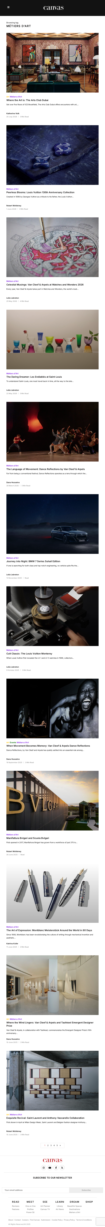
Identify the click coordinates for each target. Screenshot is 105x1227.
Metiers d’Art (74, 1212)
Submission (45, 1220)
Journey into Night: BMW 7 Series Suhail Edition (33, 561)
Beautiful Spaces (74, 1206)
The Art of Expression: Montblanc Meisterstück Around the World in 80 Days (49, 930)
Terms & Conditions (84, 1220)
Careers (25, 1220)
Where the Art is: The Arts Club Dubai (27, 100)
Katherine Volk (12, 113)
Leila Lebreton (12, 298)
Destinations (74, 1209)
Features (15, 1209)
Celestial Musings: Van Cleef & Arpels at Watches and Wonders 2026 (45, 284)
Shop (89, 1201)
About (10, 1220)
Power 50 (30, 1212)
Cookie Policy (57, 1220)
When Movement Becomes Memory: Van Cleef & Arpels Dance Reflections (48, 745)
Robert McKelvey (13, 206)
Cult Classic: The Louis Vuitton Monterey (29, 653)
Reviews (15, 1206)
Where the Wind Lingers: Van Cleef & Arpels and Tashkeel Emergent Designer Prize (49, 1024)
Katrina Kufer (12, 943)
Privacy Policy (69, 1220)
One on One (30, 1206)
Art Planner (45, 1206)
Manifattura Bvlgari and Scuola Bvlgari (27, 838)
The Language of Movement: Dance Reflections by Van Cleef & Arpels (45, 469)
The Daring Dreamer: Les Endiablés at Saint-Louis (34, 376)
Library (60, 1206)
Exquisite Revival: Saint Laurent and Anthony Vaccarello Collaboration (45, 1118)
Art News (60, 1209)
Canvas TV (45, 1209)
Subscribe (86, 1190)
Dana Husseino (13, 482)
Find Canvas (35, 1220)
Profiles (30, 1209)
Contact (17, 1220)
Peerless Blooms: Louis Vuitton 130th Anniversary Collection (40, 192)
